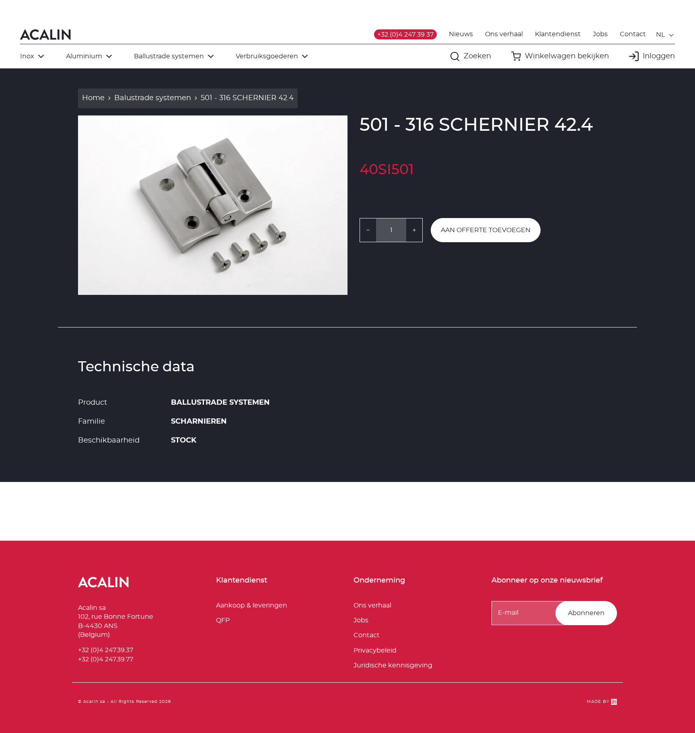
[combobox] (665, 34)
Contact (633, 34)
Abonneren (586, 613)
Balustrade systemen (152, 98)
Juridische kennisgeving (393, 665)
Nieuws (461, 34)
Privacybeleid (375, 650)
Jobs (600, 34)
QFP (223, 620)
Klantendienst (558, 34)
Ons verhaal (504, 34)
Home (93, 98)
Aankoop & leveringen (251, 605)
